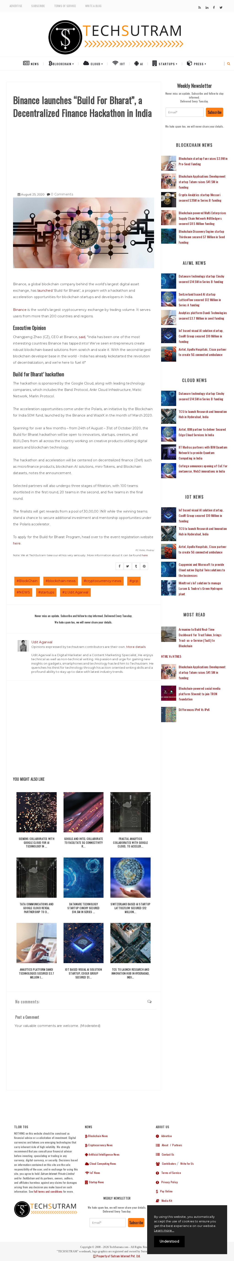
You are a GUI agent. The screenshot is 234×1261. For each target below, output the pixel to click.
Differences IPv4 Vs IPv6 (194, 709)
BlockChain (62, 64)
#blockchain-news (60, 581)
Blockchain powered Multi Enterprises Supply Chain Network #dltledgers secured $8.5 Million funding (202, 218)
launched (45, 291)
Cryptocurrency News (100, 1145)
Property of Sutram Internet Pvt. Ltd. (118, 1256)
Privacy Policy (168, 1182)
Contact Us (167, 1154)
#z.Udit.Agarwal (75, 592)
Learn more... (164, 1230)
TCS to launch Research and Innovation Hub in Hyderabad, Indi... (131, 973)
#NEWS (23, 592)
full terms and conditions (48, 1191)
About (164, 1145)
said (82, 337)
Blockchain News (98, 1136)
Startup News (96, 1182)
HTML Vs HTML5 (171, 656)
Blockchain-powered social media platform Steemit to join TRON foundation (200, 694)
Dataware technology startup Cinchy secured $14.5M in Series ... (83, 908)
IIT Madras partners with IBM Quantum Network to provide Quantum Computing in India (203, 452)
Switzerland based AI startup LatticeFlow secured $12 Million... (130, 908)
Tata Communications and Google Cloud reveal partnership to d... (37, 908)
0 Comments (62, 194)
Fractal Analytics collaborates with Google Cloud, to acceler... (130, 842)
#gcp (134, 581)
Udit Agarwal (41, 642)
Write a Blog (93, 6)
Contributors (168, 1163)
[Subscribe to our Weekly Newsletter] (185, 112)
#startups (46, 592)
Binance (20, 310)
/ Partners (175, 1145)
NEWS (34, 64)
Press (198, 64)
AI (141, 64)
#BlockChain (27, 581)
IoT (122, 64)
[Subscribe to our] (199, 7)
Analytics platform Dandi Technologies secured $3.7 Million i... (36, 973)
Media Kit (165, 1200)
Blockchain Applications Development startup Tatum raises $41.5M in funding (202, 182)
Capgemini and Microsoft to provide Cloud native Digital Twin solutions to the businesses (202, 570)
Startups (166, 64)
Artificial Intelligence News (104, 1154)
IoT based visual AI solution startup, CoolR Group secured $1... (83, 973)
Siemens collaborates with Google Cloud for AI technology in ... (36, 842)
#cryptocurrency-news (102, 581)
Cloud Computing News (102, 1163)
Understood (169, 1241)
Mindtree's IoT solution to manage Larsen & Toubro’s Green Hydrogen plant (200, 588)
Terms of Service (65, 6)
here (17, 543)
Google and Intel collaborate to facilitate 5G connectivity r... (83, 842)
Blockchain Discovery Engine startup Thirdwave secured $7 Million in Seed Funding (202, 237)
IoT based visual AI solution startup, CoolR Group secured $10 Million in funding (201, 336)
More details (136, 647)
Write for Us (187, 1163)
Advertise (16, 6)
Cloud (95, 64)
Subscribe (38, 6)
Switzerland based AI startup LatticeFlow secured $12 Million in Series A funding (200, 299)
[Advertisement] (83, 153)
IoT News (94, 1173)
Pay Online (165, 1191)
